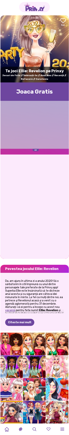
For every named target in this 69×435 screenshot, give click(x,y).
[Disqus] (34, 206)
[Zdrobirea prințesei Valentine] (11, 389)
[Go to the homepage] (34, 7)
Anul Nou (45, 75)
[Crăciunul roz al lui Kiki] (57, 366)
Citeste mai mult (19, 322)
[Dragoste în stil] (11, 344)
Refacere (27, 79)
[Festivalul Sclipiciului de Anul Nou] (34, 344)
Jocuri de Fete (11, 75)
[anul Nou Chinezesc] (57, 389)
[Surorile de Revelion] (34, 412)
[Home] (7, 429)
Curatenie (42, 79)
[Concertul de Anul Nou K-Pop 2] (11, 366)
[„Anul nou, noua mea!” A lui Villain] (11, 412)
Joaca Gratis (34, 91)
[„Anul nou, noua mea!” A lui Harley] (57, 412)
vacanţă (10, 310)
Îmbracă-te (30, 75)
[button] (20, 429)
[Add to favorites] (63, 22)
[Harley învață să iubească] (34, 389)
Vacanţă (59, 75)
